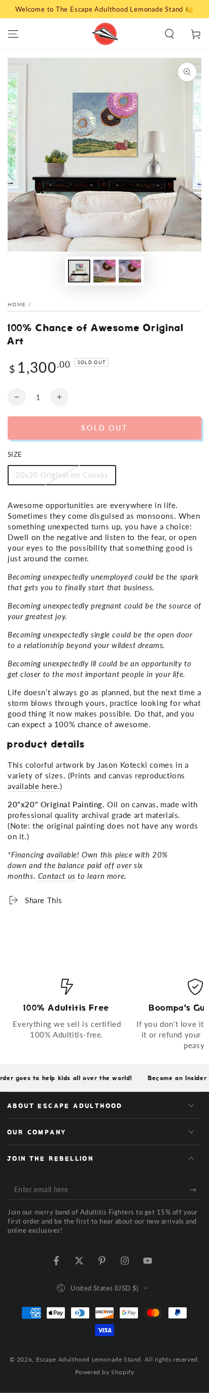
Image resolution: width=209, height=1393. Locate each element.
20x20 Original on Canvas (61, 478)
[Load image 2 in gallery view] (104, 271)
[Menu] (13, 34)
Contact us (57, 875)
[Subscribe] (195, 1189)
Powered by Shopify (104, 1372)
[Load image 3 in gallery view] (130, 271)
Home (17, 304)
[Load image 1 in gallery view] (79, 271)
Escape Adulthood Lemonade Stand (89, 1359)
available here (32, 786)
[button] (169, 34)
